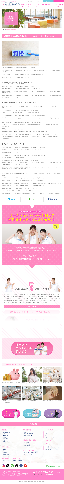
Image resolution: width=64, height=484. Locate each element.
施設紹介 (5, 437)
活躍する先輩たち (28, 435)
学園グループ (6, 438)
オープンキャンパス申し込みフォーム (32, 452)
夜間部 (4, 451)
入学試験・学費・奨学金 (58, 5)
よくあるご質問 (31, 1)
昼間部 (4, 449)
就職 (25, 432)
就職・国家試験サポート (46, 5)
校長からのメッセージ (8, 433)
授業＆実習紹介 (6, 454)
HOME (3, 29)
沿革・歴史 (5, 435)
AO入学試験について (28, 442)
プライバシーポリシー (50, 446)
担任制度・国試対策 (28, 433)
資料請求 (48, 1)
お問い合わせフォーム (59, 473)
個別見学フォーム (28, 454)
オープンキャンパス (59, 1)
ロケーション (48, 432)
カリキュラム (28, 5)
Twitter (13, 199)
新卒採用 (20, 460)
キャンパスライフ (36, 5)
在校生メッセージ (49, 435)
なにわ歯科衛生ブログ (11, 29)
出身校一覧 (5, 441)
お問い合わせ (48, 449)
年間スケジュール (49, 433)
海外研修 (5, 452)
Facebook (54, 199)
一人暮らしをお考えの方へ (51, 437)
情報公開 (47, 448)
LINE (33, 199)
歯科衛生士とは (6, 432)
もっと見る (31, 306)
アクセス (39, 1)
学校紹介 (22, 5)
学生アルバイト (6, 460)
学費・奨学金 (27, 445)
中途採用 (14, 460)
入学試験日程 (27, 444)
